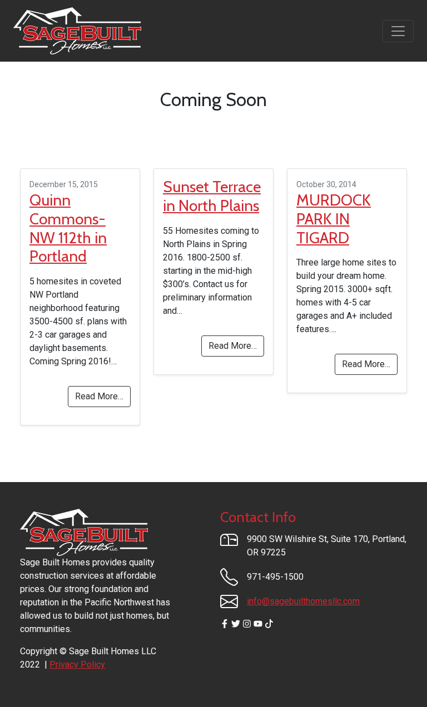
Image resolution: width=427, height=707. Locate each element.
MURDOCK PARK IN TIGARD (333, 218)
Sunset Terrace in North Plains (212, 196)
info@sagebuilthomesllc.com (303, 601)
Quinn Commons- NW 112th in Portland (68, 227)
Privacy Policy (77, 664)
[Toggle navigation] (398, 31)
